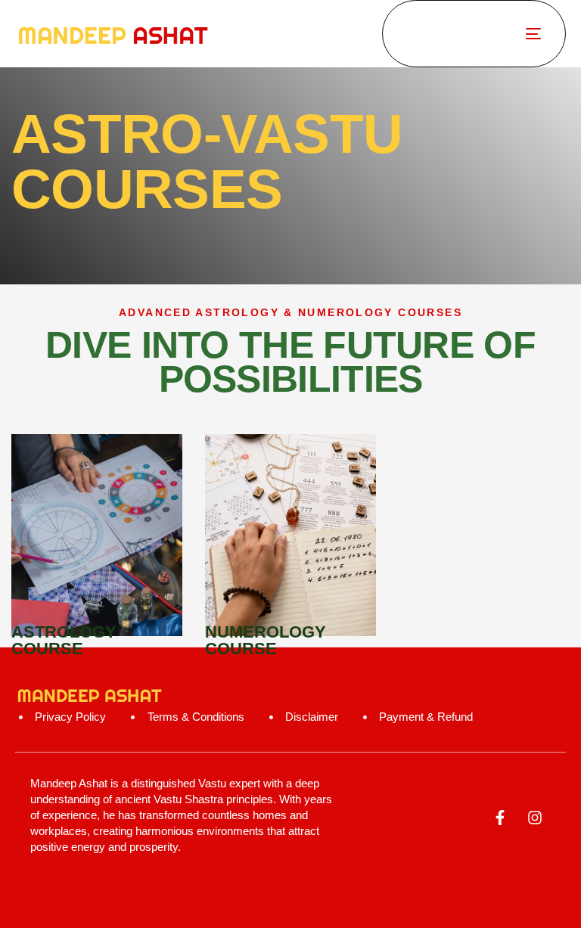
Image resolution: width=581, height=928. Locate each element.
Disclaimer (311, 716)
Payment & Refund (426, 716)
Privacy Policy (70, 716)
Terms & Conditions (196, 716)
